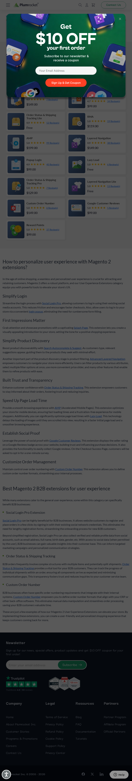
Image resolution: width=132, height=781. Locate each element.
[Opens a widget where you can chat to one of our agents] (119, 775)
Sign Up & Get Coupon (66, 82)
